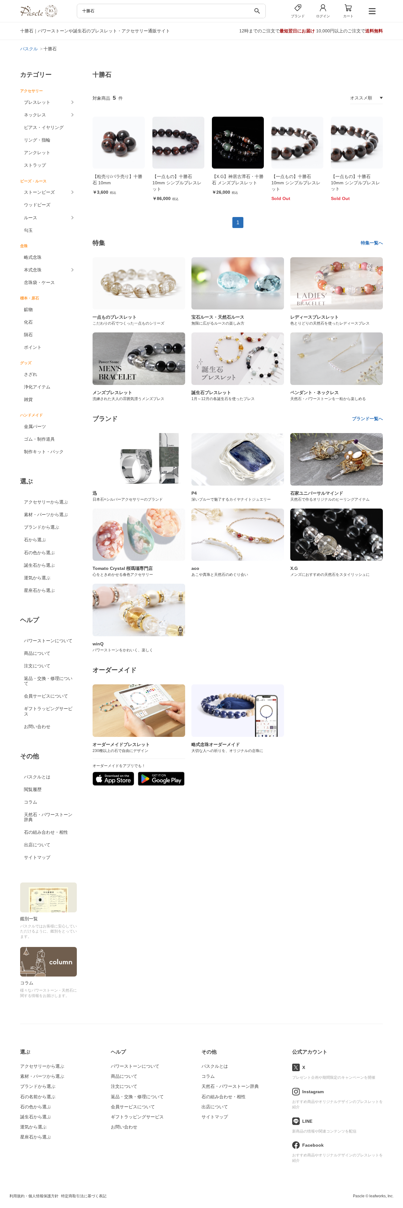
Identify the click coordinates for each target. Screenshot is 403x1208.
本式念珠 (33, 269)
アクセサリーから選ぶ (46, 501)
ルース (30, 217)
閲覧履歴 (33, 789)
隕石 (28, 334)
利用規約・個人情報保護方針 (34, 1196)
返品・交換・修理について (48, 681)
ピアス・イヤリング (44, 127)
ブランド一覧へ (367, 418)
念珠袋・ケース (39, 282)
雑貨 (28, 399)
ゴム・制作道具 (39, 439)
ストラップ (35, 165)
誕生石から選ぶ (39, 565)
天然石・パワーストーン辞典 (48, 817)
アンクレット (37, 152)
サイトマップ (37, 857)
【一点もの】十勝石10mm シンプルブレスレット (177, 182)
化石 (28, 322)
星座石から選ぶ (39, 590)
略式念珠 (33, 257)
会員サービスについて (46, 696)
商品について (37, 653)
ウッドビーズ (37, 204)
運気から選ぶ (37, 577)
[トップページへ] (38, 15)
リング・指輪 (37, 139)
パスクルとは (37, 776)
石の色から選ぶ (39, 552)
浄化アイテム (37, 386)
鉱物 (28, 309)
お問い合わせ (37, 726)
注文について (37, 665)
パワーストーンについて (48, 640)
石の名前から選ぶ (37, 1096)
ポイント (33, 347)
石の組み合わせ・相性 (46, 832)
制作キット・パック (44, 451)
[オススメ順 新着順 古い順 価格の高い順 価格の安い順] (366, 98)
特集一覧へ (372, 242)
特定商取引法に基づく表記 (83, 1196)
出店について (37, 844)
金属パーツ (35, 426)
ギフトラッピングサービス (48, 711)
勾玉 (28, 230)
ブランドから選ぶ (41, 527)
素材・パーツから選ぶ (46, 514)
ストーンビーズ (39, 192)
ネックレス (35, 114)
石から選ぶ (35, 539)
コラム (30, 801)
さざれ (30, 374)
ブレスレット (37, 102)
